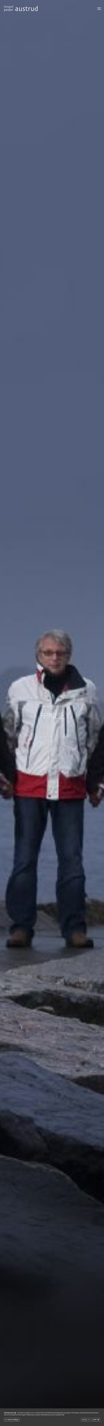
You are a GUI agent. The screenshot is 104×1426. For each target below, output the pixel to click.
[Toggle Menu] (99, 8)
